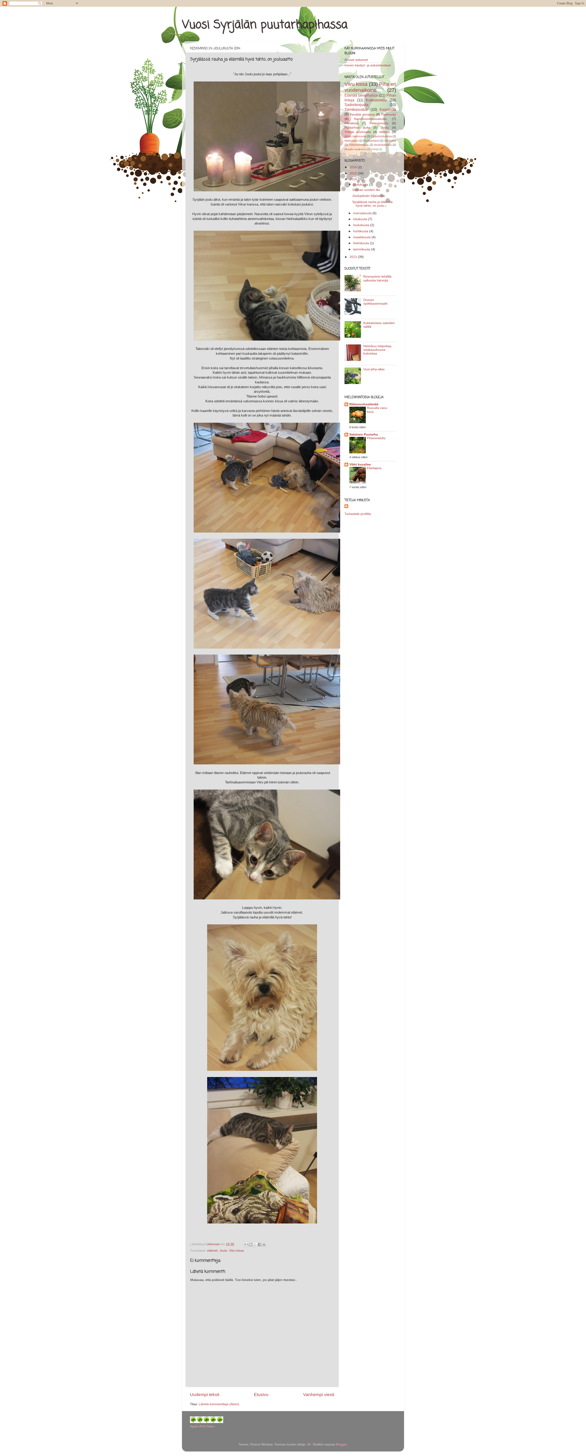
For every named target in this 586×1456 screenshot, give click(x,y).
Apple (194, 1426)
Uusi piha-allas (374, 369)
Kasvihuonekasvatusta (370, 119)
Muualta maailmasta (355, 149)
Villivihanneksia (359, 144)
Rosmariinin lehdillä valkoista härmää (377, 278)
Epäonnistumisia (381, 136)
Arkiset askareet (356, 60)
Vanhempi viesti (318, 1394)
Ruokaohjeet (371, 140)
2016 (354, 167)
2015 (354, 173)
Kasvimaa (388, 109)
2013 (354, 257)
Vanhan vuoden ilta (366, 190)
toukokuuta (361, 225)
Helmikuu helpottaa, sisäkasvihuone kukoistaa (377, 349)
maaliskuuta (362, 237)
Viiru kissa (236, 1250)
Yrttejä (374, 149)
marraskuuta (362, 213)
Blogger (341, 1444)
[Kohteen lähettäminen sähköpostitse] (246, 1244)
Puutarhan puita (357, 127)
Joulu (223, 1250)
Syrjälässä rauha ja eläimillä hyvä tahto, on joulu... (372, 203)
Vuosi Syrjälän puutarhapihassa (264, 25)
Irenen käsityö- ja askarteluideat (368, 65)
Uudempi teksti (204, 1394)
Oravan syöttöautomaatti (375, 301)
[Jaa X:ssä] (255, 1244)
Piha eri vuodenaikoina (370, 87)
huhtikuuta (361, 231)
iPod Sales (206, 1426)
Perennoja (388, 114)
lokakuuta (360, 219)
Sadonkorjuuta (356, 105)
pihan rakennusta (355, 136)
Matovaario (351, 140)
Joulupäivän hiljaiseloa (368, 196)
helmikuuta (361, 243)
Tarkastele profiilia (358, 514)
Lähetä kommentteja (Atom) (219, 1404)
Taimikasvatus (356, 109)
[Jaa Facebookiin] (259, 1244)
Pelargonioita (378, 123)
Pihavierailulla (376, 438)
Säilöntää (390, 140)
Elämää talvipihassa (361, 95)
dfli (309, 1444)
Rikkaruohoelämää (363, 404)
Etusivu (261, 1394)
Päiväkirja (351, 123)
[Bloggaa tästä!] (251, 1244)
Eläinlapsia (374, 468)
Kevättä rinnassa (362, 114)
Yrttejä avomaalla (358, 132)
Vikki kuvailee (360, 464)
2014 (354, 179)
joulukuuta (361, 184)
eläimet (212, 1250)
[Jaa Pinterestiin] (264, 1244)
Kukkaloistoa (376, 100)
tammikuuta (362, 249)
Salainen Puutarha (363, 434)
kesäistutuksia (383, 144)
